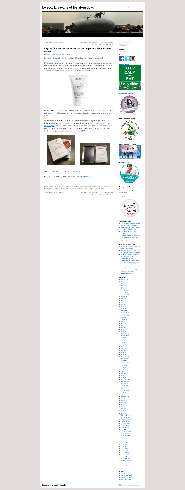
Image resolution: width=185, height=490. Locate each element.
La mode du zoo (125, 425)
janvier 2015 (124, 377)
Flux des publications (126, 475)
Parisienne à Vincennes (83, 176)
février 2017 (124, 329)
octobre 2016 (124, 337)
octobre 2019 (124, 279)
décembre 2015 (125, 356)
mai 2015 (123, 369)
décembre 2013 (125, 389)
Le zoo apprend (125, 433)
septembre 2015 (125, 362)
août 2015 (123, 364)
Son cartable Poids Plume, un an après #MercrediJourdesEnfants (129, 271)
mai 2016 (123, 346)
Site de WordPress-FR (126, 479)
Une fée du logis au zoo (127, 468)
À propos (54, 35)
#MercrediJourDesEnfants (127, 416)
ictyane (60, 188)
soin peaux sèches (68, 188)
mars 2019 (123, 285)
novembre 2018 (125, 291)
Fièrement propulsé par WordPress (130, 485)
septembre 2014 (125, 385)
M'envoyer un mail (124, 51)
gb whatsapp (124, 246)
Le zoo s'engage (125, 452)
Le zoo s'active (124, 450)
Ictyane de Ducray (58, 58)
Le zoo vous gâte (125, 458)
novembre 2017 (125, 312)
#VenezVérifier (124, 64)
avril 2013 (123, 394)
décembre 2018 (125, 289)
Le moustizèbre (125, 427)
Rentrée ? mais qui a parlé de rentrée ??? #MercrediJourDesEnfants (130, 256)
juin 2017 (123, 321)
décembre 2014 (125, 379)
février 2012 (124, 410)
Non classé (124, 466)
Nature (122, 464)
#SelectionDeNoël (125, 418)
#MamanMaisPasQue (126, 93)
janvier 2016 (124, 354)
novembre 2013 (125, 391)
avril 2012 (123, 406)
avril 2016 (123, 348)
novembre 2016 (125, 335)
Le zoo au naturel (125, 435)
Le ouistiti (123, 429)
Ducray (56, 188)
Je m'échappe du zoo (126, 419)
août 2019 (123, 281)
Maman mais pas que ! (126, 462)
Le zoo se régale (125, 454)
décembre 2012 (125, 396)
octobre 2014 (124, 383)
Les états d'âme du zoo (126, 460)
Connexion (124, 473)
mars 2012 (123, 408)
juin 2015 (123, 368)
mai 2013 (123, 393)
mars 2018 (123, 304)
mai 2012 (123, 404)
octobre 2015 (124, 360)
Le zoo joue (124, 444)
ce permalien (100, 188)
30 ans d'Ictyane (101, 186)
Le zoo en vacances (126, 441)
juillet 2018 (124, 296)
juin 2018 (123, 298)
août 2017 (123, 318)
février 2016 (124, 352)
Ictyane (78, 171)
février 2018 (124, 306)
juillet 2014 (124, 387)
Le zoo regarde (124, 448)
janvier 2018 (124, 308)
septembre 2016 (125, 339)
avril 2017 (123, 325)
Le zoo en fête (124, 439)
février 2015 (124, 375)
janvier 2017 (124, 331)
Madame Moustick (66, 54)
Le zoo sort (124, 456)
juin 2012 (123, 402)
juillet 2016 (124, 343)
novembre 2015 (125, 358)
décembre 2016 (125, 333)
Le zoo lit (123, 446)
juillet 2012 (124, 400)
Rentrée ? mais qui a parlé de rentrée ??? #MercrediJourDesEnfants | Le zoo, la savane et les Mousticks (130, 262)
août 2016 (123, 341)
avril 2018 (123, 302)
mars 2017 (123, 327)
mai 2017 (123, 323)
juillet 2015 (124, 366)
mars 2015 (123, 373)
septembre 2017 (125, 316)
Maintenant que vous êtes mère (54, 42)
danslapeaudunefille (126, 254)
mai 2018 (123, 300)
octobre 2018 (124, 293)
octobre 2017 (124, 314)
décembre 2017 (125, 310)
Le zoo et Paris (124, 443)
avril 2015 (123, 371)
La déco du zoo (125, 423)
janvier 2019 (124, 287)
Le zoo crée (124, 437)
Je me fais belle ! (67, 186)
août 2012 (123, 398)
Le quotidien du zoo (126, 431)
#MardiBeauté (91, 186)
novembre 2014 (125, 381)
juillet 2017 (124, 320)
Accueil (47, 35)
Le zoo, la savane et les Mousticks (68, 7)
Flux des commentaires (127, 477)
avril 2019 (123, 283)
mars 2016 (123, 350)
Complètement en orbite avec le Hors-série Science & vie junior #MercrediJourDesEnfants (96, 43)
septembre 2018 (125, 295)
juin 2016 (123, 344)
